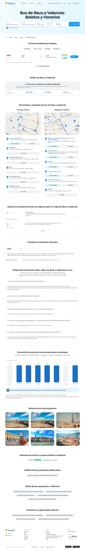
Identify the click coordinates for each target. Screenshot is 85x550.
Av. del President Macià (15, 138)
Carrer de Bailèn (52, 150)
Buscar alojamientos (13, 27)
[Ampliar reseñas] (76, 248)
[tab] (27, 48)
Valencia (50, 161)
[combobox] (12, 24)
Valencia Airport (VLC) (54, 171)
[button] (19, 24)
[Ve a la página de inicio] (10, 3)
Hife (7, 224)
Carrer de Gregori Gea (54, 179)
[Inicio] (6, 37)
